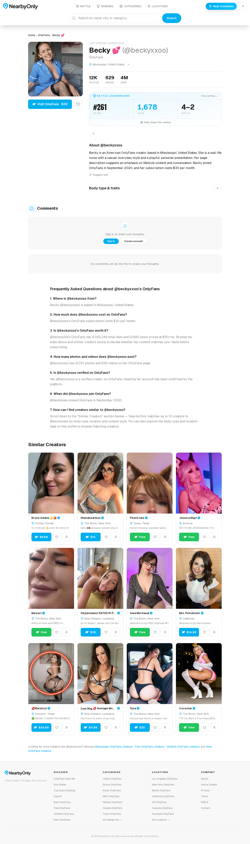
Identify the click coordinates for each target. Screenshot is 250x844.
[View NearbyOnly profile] (66, 537)
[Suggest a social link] (93, 133)
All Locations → (161, 819)
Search (172, 18)
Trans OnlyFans (112, 814)
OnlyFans (44, 35)
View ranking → (209, 95)
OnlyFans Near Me (64, 778)
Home (31, 35)
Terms (204, 796)
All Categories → (112, 819)
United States (116, 64)
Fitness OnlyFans (112, 802)
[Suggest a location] (128, 64)
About (204, 778)
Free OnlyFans (62, 808)
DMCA (204, 802)
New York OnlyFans (163, 784)
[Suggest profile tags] (217, 188)
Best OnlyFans (62, 802)
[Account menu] (243, 6)
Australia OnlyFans (163, 814)
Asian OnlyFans (112, 790)
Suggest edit (100, 174)
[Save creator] (57, 537)
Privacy (205, 790)
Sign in (111, 241)
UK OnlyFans (159, 802)
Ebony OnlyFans (112, 784)
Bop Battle (60, 784)
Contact (205, 808)
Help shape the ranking (157, 122)
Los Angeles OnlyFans (165, 778)
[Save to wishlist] (78, 104)
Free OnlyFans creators (149, 746)
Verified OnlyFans (64, 814)
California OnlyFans (163, 796)
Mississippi (99, 64)
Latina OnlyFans (112, 778)
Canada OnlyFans (162, 808)
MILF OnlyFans (111, 796)
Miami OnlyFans (161, 790)
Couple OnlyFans (112, 808)
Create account (133, 241)
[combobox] (115, 18)
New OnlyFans (62, 819)
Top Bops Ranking (64, 790)
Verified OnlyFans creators (183, 746)
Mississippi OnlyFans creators (114, 746)
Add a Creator (209, 784)
